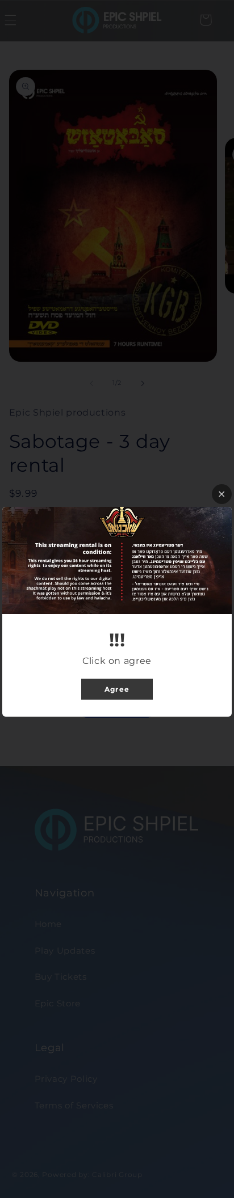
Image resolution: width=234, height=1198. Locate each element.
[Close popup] (222, 494)
